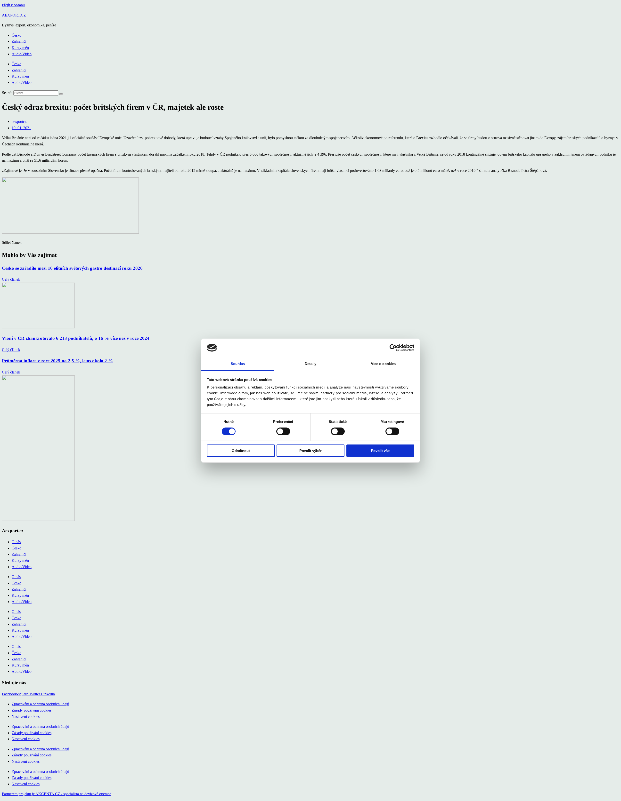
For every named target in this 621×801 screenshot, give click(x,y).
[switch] (283, 431)
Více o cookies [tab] (383, 364)
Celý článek (11, 279)
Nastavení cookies (26, 716)
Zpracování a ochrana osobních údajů (40, 704)
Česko (16, 35)
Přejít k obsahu (13, 5)
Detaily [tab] (311, 364)
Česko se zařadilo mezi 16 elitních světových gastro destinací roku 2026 (72, 268)
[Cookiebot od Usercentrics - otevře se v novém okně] (393, 347)
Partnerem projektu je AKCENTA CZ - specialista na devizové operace (56, 794)
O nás (16, 542)
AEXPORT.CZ (14, 15)
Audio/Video (22, 54)
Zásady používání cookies (31, 710)
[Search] (61, 94)
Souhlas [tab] (238, 364)
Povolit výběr (310, 451)
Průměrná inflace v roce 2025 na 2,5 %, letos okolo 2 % (57, 360)
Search (7, 93)
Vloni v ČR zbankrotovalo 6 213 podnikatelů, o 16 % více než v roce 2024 (75, 338)
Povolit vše (380, 451)
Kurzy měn (20, 48)
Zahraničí (19, 41)
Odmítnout (241, 451)
